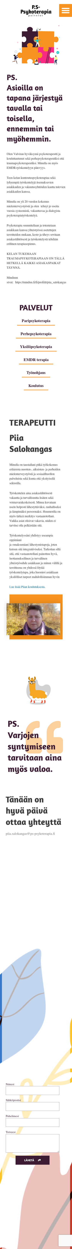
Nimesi (10, 1084)
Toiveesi (11, 1132)
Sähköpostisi (13, 1100)
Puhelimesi (12, 1116)
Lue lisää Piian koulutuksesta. (27, 587)
